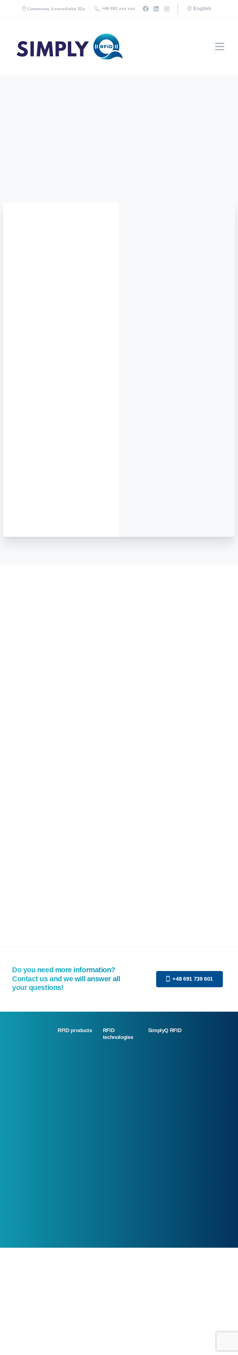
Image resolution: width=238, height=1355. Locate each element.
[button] (12, 1342)
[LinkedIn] (156, 8)
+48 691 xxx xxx (118, 8)
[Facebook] (145, 8)
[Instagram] (166, 8)
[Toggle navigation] (220, 46)
